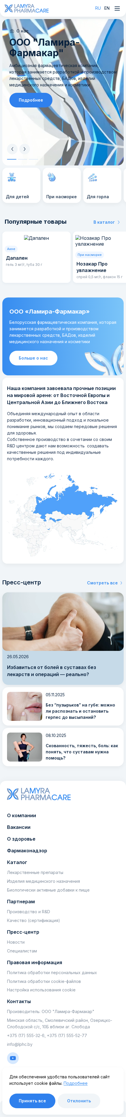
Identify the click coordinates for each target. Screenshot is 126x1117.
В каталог (104, 222)
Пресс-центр (23, 932)
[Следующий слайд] (24, 149)
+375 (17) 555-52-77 (67, 1035)
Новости (16, 942)
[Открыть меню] (117, 8)
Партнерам (21, 901)
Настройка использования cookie (41, 989)
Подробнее (31, 99)
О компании (21, 815)
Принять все (32, 1100)
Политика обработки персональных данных (52, 972)
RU (98, 8)
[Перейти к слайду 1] (11, 159)
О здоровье (21, 839)
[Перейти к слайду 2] (22, 159)
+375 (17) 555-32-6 (26, 1035)
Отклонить (79, 1100)
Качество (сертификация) (33, 920)
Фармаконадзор (27, 850)
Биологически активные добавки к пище (48, 889)
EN (107, 8)
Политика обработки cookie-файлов (44, 981)
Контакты (19, 1001)
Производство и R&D (28, 911)
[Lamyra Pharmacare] (27, 8)
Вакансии (18, 827)
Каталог (17, 862)
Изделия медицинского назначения (43, 881)
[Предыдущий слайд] (12, 149)
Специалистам (22, 950)
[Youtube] (13, 1058)
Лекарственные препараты (35, 872)
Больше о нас (33, 357)
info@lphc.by (20, 1044)
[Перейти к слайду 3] (33, 159)
